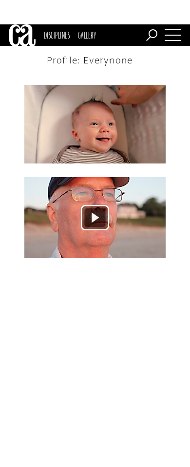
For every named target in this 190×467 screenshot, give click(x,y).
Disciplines (57, 35)
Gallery (87, 35)
